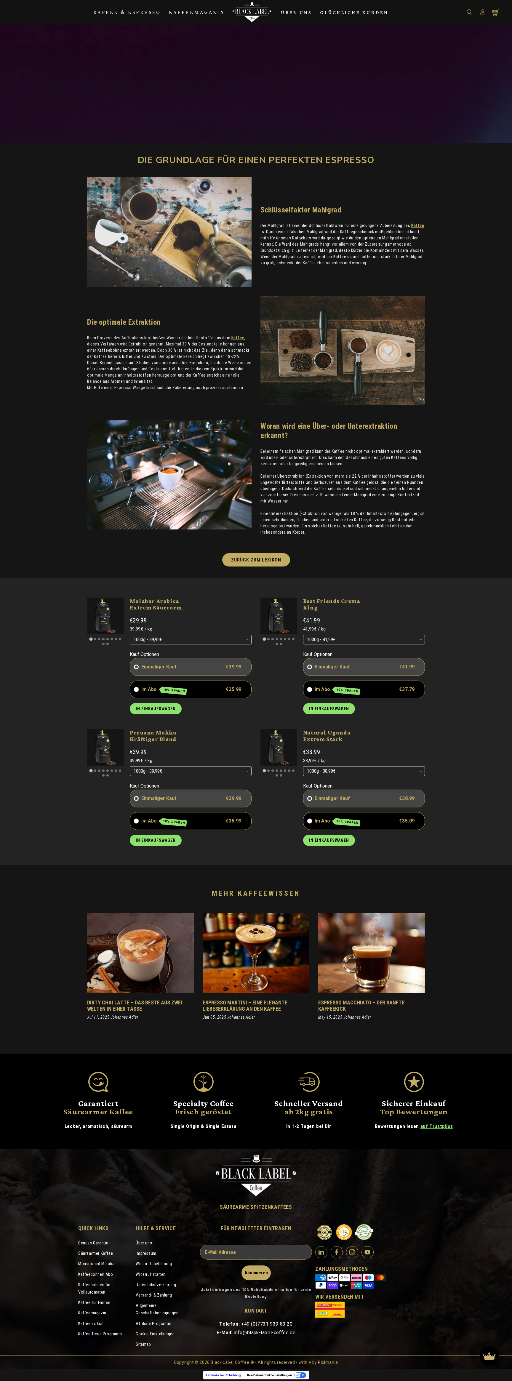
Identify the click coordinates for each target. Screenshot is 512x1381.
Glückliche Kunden (354, 12)
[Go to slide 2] (95, 639)
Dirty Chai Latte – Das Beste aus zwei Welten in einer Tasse (134, 1005)
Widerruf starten (151, 1274)
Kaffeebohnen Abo (95, 1274)
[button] (469, 12)
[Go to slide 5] (107, 639)
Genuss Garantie (93, 1243)
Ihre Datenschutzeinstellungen (269, 1375)
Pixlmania (328, 1362)
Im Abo (163, 690)
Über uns (296, 12)
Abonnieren (256, 1273)
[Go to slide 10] (107, 644)
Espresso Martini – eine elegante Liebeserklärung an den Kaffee (245, 1005)
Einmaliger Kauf (159, 667)
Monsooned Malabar (97, 1263)
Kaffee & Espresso (127, 12)
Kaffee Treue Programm (100, 1334)
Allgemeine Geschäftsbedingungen (157, 1309)
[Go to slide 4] (103, 639)
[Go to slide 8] (120, 639)
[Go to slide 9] (103, 644)
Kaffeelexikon (91, 1323)
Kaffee (417, 225)
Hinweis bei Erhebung (223, 1375)
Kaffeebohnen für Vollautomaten (94, 1288)
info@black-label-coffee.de (265, 1332)
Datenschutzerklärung (156, 1284)
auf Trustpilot (436, 1126)
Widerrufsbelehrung (154, 1263)
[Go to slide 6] (112, 639)
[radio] (136, 667)
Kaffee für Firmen (94, 1302)
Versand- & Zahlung (154, 1295)
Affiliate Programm (153, 1323)
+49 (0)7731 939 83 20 (267, 1324)
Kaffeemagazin (197, 12)
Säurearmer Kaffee (95, 1253)
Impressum (146, 1253)
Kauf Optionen (144, 654)
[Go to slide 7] (116, 639)
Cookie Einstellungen (155, 1334)
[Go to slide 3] (99, 639)
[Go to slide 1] (90, 639)
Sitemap (143, 1344)
